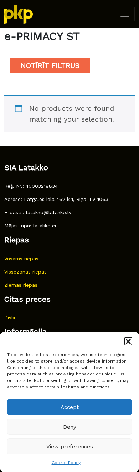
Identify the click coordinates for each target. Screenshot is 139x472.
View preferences (69, 446)
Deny (69, 427)
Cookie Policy (66, 462)
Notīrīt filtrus (50, 65)
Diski (9, 317)
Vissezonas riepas (25, 272)
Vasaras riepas (21, 258)
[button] (128, 340)
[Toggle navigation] (125, 14)
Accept (70, 407)
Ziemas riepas (20, 285)
